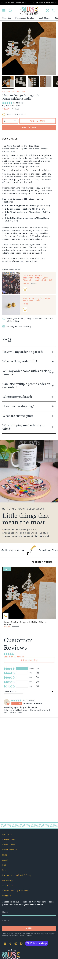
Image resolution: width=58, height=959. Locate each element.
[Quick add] (5, 616)
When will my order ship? (20, 361)
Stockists (7, 885)
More (4, 854)
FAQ (4, 865)
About (5, 860)
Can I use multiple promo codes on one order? (26, 385)
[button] (7, 102)
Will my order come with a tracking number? (26, 372)
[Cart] (54, 11)
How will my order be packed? (23, 352)
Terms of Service (19, 935)
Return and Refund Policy (16, 875)
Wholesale (7, 880)
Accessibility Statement (16, 890)
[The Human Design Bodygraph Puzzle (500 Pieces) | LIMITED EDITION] (11, 283)
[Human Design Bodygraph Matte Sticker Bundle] (29, 593)
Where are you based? (17, 396)
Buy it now (29, 127)
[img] (16, 700)
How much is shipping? (18, 406)
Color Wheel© (9, 849)
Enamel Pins (8, 844)
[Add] (25, 289)
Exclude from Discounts (13, 91)
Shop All (7, 834)
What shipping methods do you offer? (23, 427)
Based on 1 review (14, 656)
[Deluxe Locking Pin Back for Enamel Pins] (11, 305)
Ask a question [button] (29, 660)
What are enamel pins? (17, 416)
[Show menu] (4, 11)
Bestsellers (8, 839)
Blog (4, 870)
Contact (6, 895)
